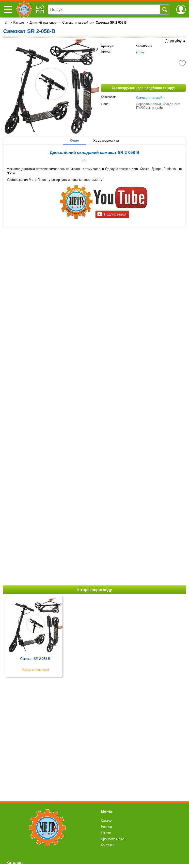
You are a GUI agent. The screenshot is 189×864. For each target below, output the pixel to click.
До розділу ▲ (175, 41)
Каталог (107, 820)
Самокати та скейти (150, 98)
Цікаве (106, 833)
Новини (106, 827)
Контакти (107, 845)
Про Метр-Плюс (113, 839)
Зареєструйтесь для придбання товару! (143, 88)
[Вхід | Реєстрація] (181, 9)
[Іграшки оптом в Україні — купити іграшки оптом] (6, 23)
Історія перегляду (94, 589)
